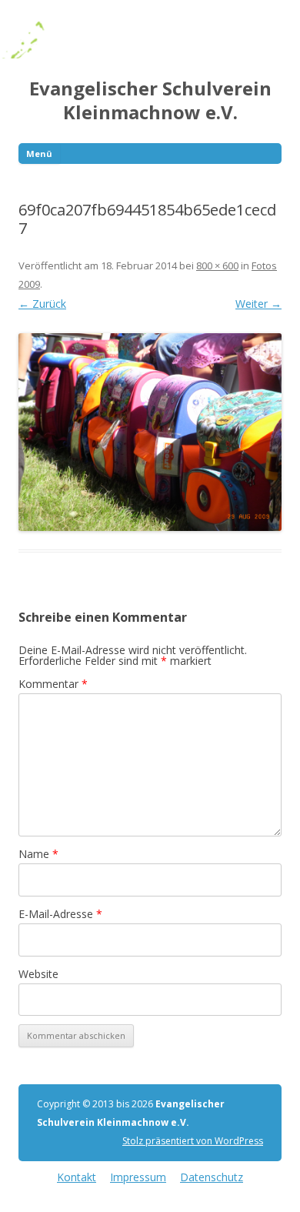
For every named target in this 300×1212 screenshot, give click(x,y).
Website (38, 974)
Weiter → (258, 303)
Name (38, 853)
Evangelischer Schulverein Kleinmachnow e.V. (150, 101)
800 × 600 (217, 265)
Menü (39, 153)
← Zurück (42, 303)
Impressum (138, 1177)
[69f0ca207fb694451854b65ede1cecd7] (150, 432)
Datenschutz (211, 1177)
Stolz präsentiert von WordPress (192, 1140)
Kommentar (53, 683)
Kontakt (76, 1177)
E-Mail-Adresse (60, 913)
